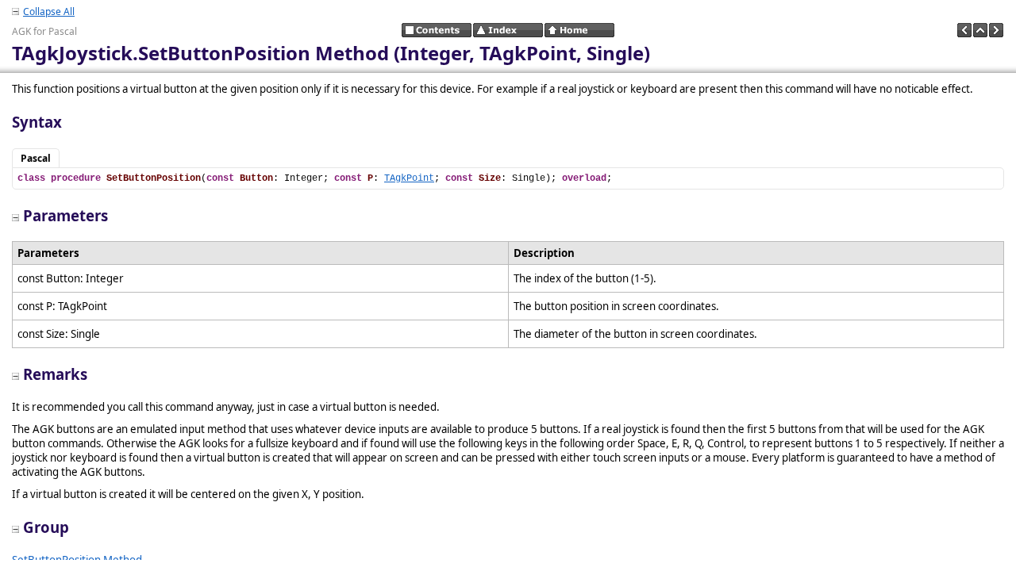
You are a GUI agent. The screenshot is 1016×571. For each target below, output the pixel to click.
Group (46, 527)
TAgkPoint (409, 178)
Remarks (55, 374)
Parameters (65, 215)
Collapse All (49, 11)
